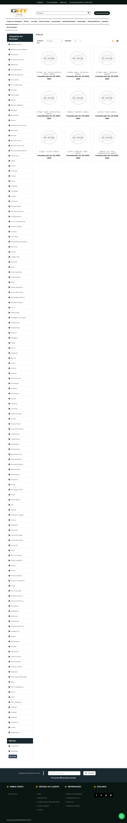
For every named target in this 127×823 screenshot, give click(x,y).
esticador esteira (17, 302)
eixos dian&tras (16, 272)
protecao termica (17, 601)
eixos (13, 267)
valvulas (13, 712)
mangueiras (15, 444)
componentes (16, 206)
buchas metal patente (19, 151)
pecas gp (14, 545)
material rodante (69, 21)
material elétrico (94, 21)
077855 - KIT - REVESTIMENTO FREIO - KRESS (49, 73)
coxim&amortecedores (19, 242)
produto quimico (17, 596)
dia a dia (14, 247)
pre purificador (16, 591)
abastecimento (16, 44)
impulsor (14, 388)
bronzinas (14, 130)
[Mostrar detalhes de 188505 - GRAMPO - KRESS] (78, 98)
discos (13, 252)
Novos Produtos (43, 806)
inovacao (14, 409)
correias (34, 21)
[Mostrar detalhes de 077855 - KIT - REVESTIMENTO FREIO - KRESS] (49, 58)
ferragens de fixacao (18, 318)
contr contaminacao (18, 221)
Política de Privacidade (74, 794)
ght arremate (11, 27)
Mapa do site (42, 798)
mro (12, 505)
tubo (12, 697)
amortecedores (16, 70)
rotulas (13, 646)
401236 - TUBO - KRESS (107, 112)
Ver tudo (13, 756)
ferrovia (14, 333)
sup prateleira (16, 662)
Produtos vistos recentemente (48, 802)
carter (13, 181)
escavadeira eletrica (18, 297)
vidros (13, 727)
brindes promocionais (18, 125)
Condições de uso (72, 798)
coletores (14, 201)
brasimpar (14, 751)
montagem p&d (17, 490)
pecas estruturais (17, 540)
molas (13, 485)
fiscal (13, 348)
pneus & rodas (16, 576)
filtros (26, 21)
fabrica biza (15, 312)
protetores (15, 606)
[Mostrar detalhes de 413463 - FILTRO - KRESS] (49, 137)
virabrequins (15, 732)
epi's (12, 282)
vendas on (15, 722)
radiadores (15, 611)
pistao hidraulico (17, 560)
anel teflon (15, 80)
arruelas (14, 90)
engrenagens (15, 277)
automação (56, 21)
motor (13, 495)
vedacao (14, 717)
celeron (13, 196)
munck (13, 510)
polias (13, 586)
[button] (14, 21)
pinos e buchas (16, 555)
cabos (13, 161)
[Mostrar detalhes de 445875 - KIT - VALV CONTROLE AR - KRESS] (107, 137)
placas (13, 565)
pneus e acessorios (18, 581)
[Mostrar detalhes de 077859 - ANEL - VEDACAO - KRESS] (107, 58)
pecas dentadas (16, 535)
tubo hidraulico (16, 702)
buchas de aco (16, 140)
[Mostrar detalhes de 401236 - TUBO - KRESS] (107, 98)
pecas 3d (14, 530)
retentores (15, 621)
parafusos (14, 525)
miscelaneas (15, 474)
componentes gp (17, 211)
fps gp (13, 358)
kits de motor (44, 21)
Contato (40, 810)
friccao (13, 368)
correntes (14, 237)
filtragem (14, 338)
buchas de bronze (17, 146)
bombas (105, 21)
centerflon (14, 746)
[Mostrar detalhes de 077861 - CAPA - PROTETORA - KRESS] (49, 98)
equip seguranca (17, 287)
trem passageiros (17, 687)
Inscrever (56, 778)
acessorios (14, 54)
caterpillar (14, 191)
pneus (13, 571)
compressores (16, 216)
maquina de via (16, 454)
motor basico (15, 500)
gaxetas (14, 373)
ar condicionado (16, 85)
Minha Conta (12, 794)
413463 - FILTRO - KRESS (49, 152)
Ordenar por (40, 42)
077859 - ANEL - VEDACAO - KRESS (107, 73)
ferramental (15, 323)
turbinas (14, 707)
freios (13, 363)
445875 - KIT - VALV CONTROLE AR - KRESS (107, 152)
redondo (14, 616)
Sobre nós (70, 802)
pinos (13, 550)
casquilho (14, 186)
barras (13, 100)
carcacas (14, 171)
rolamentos (15, 641)
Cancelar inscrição (69, 778)
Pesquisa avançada (73, 806)
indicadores (15, 393)
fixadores (14, 353)
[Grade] (113, 41)
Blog (39, 794)
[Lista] (117, 41)
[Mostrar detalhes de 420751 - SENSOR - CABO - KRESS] (78, 137)
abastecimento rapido (19, 49)
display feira (15, 257)
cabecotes (14, 156)
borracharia (15, 115)
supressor (14, 672)
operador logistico (17, 515)
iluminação (81, 21)
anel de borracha (17, 75)
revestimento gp (17, 626)
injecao (13, 398)
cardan (13, 176)
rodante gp (15, 631)
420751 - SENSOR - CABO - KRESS (78, 152)
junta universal (16, 414)
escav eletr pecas (17, 292)
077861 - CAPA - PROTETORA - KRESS (49, 113)
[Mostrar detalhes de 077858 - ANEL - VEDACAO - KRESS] (78, 58)
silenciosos (15, 651)
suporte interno (16, 667)
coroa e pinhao (16, 226)
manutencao (15, 449)
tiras (12, 682)
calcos (13, 166)
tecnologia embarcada (19, 677)
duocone (14, 262)
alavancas (14, 65)
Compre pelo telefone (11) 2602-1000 (81, 2)
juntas (13, 419)
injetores (14, 404)
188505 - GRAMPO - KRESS (78, 112)
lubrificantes (15, 439)
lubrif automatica (17, 429)
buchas (13, 135)
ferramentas (15, 328)
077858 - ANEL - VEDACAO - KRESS (78, 73)
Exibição (68, 41)
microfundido (15, 469)
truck (13, 692)
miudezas (14, 479)
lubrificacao (15, 434)
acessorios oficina (17, 60)
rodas (13, 636)
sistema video (16, 657)
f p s (13, 307)
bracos (13, 120)
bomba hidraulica (17, 105)
